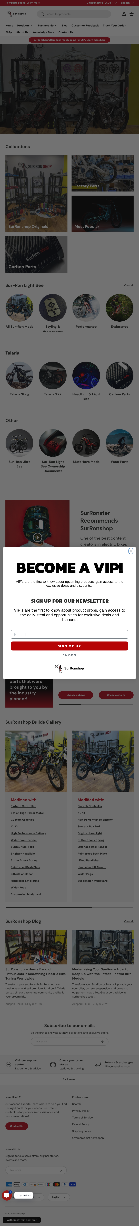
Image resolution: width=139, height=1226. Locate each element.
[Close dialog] (131, 551)
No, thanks (69, 655)
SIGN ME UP (69, 646)
